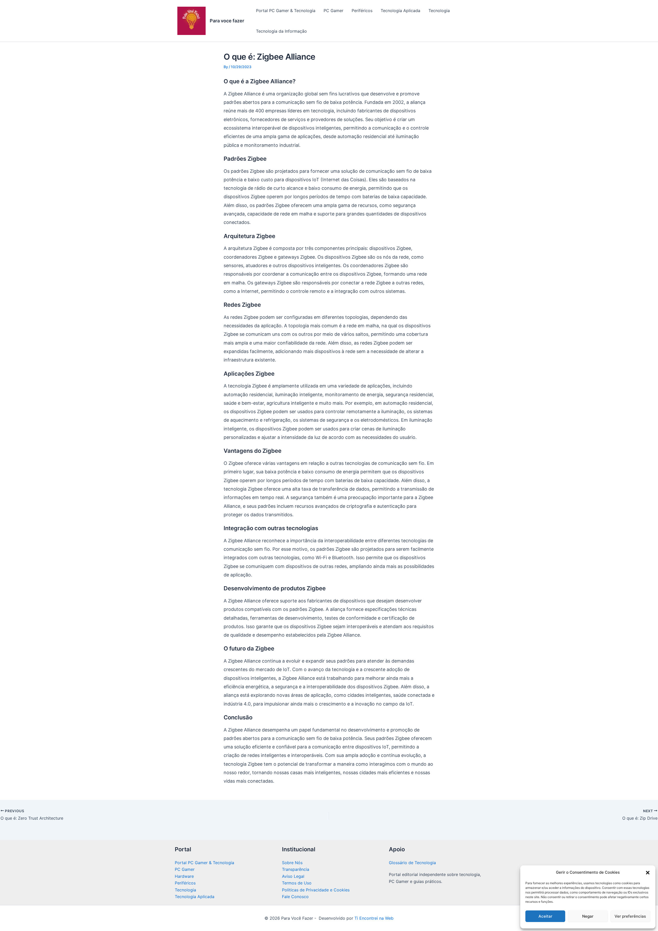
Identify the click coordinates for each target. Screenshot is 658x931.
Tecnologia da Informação (281, 31)
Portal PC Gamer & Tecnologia (285, 10)
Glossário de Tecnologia (412, 862)
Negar (587, 916)
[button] (647, 872)
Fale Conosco (295, 896)
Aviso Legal (293, 876)
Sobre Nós (292, 862)
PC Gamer (333, 10)
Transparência (295, 869)
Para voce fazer (227, 20)
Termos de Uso (297, 882)
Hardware (184, 876)
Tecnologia (439, 10)
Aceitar (545, 916)
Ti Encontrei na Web (373, 918)
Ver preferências (630, 916)
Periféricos (362, 10)
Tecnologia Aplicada (400, 10)
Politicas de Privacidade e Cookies (316, 889)
